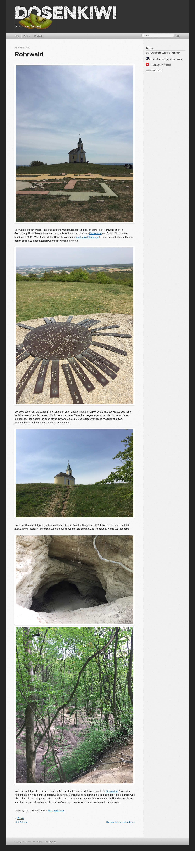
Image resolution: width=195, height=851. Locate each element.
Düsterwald (95, 233)
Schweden (112, 791)
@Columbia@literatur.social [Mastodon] (163, 52)
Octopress (51, 841)
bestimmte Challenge (87, 237)
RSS (178, 36)
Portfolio (38, 36)
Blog (17, 36)
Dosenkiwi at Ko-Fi (154, 70)
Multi (50, 810)
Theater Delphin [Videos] (160, 64)
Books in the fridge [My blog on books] (166, 58)
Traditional (59, 810)
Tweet (21, 818)
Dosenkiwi (65, 14)
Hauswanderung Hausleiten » (120, 821)
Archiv (26, 36)
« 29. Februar (21, 821)
